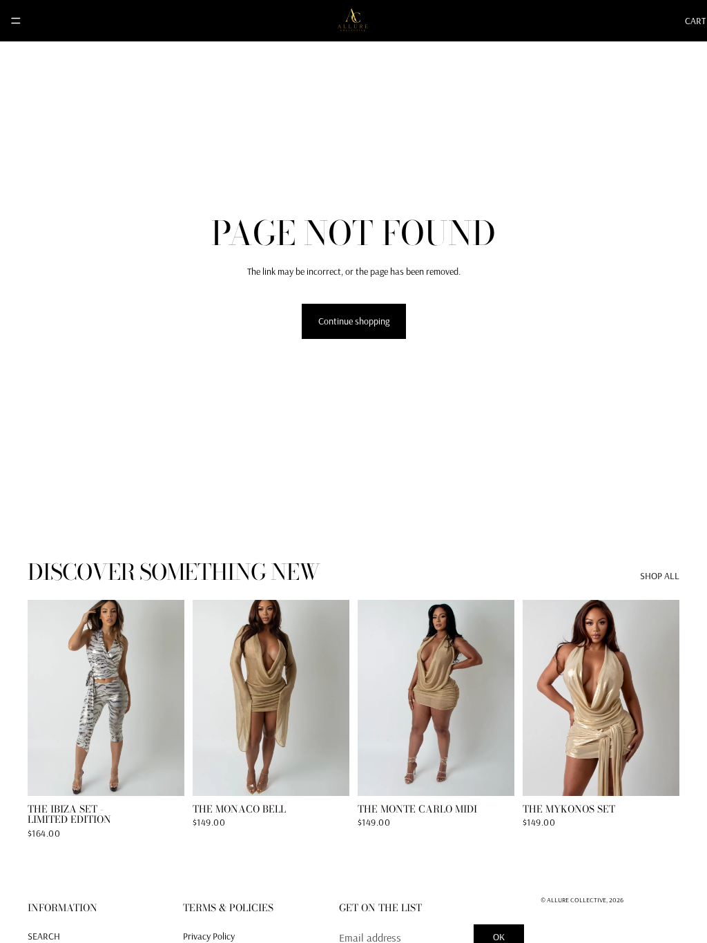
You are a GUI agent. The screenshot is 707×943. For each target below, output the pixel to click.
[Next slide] (169, 698)
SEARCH (44, 936)
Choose (174, 774)
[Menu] (16, 21)
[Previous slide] (43, 698)
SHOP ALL (659, 576)
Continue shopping (353, 321)
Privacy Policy (209, 936)
